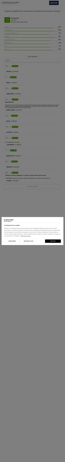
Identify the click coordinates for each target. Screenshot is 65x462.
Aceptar (53, 241)
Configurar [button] (12, 241)
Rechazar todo (28, 241)
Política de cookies (25, 236)
